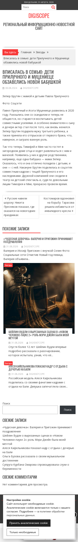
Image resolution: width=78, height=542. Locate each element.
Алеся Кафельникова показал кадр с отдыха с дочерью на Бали (38, 367)
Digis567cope (30, 88)
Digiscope (38, 15)
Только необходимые (22, 532)
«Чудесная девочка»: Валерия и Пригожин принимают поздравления (38, 240)
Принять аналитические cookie (28, 522)
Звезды (8, 265)
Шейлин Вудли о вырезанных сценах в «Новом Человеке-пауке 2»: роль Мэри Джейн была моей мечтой (39, 335)
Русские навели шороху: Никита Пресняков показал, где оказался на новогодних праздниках (19, 207)
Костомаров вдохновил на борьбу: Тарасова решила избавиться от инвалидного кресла (59, 205)
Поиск (6, 403)
